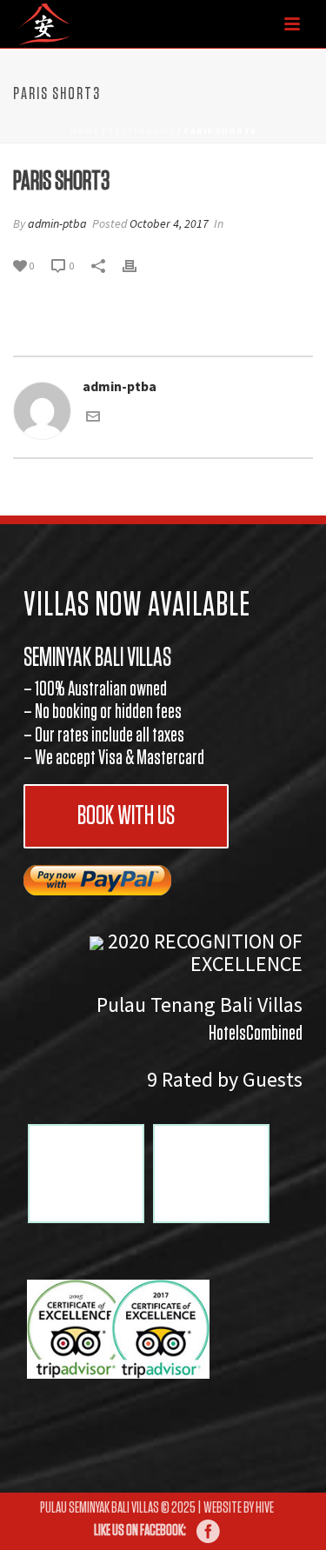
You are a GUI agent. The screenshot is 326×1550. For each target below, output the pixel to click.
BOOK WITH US (126, 816)
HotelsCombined (256, 1033)
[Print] (138, 264)
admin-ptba (57, 223)
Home (84, 130)
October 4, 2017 (169, 223)
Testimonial (141, 130)
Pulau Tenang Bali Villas (199, 1004)
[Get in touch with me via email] (93, 418)
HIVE (265, 1508)
